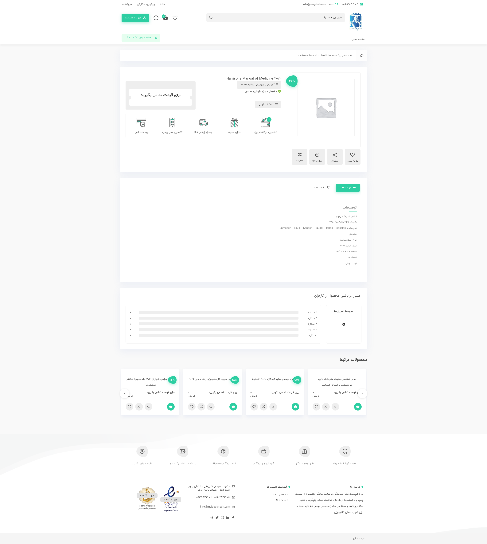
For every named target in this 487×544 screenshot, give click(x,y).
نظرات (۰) (319, 187)
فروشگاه (127, 4)
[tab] (348, 188)
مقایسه (299, 160)
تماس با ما (280, 495)
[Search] (211, 17)
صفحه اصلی (358, 39)
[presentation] (362, 393)
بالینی (342, 55)
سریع (335, 407)
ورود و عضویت (132, 18)
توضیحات (345, 187)
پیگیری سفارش (146, 4)
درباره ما (281, 500)
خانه (162, 4)
